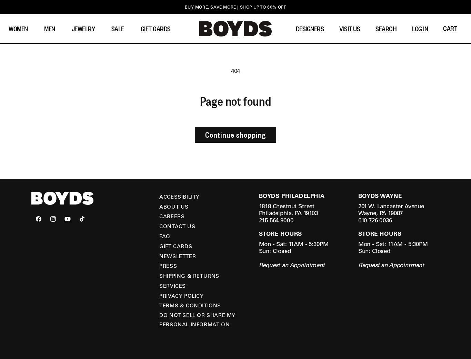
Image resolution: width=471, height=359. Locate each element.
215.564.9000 (276, 220)
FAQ (164, 236)
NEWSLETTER (177, 256)
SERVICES (172, 285)
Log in (420, 28)
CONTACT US (177, 226)
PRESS (168, 265)
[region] (235, 7)
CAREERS (171, 216)
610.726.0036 (375, 220)
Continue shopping (235, 134)
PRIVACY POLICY (181, 295)
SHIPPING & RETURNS (189, 275)
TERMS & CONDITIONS (190, 305)
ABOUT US (174, 206)
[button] (20, 29)
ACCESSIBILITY (179, 196)
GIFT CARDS (175, 246)
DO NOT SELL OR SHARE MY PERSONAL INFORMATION (197, 320)
